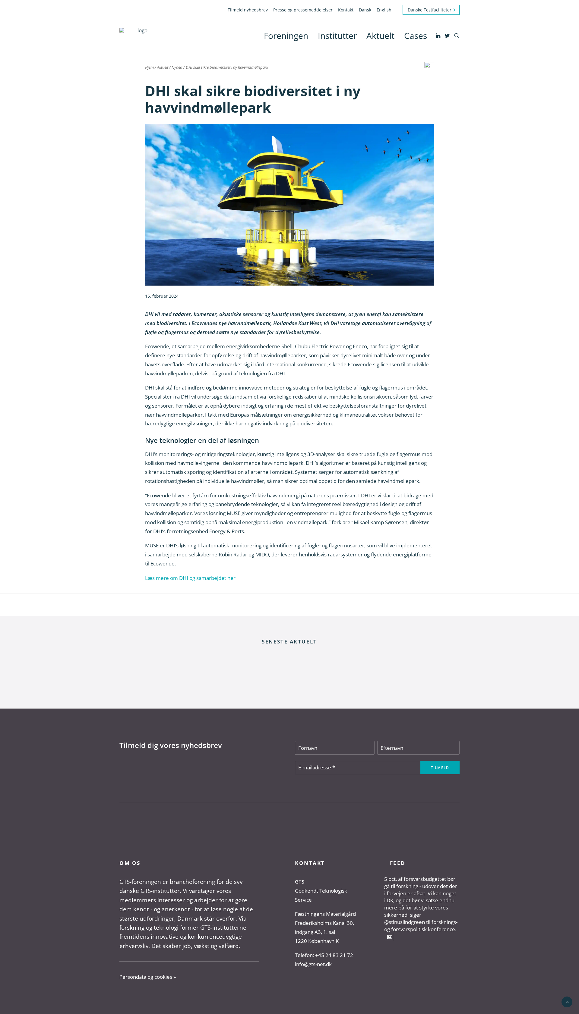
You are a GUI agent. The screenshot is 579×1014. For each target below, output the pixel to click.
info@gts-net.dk (313, 964)
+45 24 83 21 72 (334, 955)
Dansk (365, 10)
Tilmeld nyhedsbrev (248, 10)
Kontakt (345, 10)
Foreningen (286, 35)
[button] (438, 36)
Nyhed (177, 67)
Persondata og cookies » (147, 976)
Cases (415, 35)
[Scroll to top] (567, 1001)
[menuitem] (249, 10)
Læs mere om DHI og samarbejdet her (190, 577)
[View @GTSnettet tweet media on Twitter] (390, 937)
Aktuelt (380, 35)
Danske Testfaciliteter (429, 10)
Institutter (337, 35)
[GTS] (140, 35)
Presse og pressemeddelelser (303, 10)
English (384, 10)
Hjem (149, 67)
